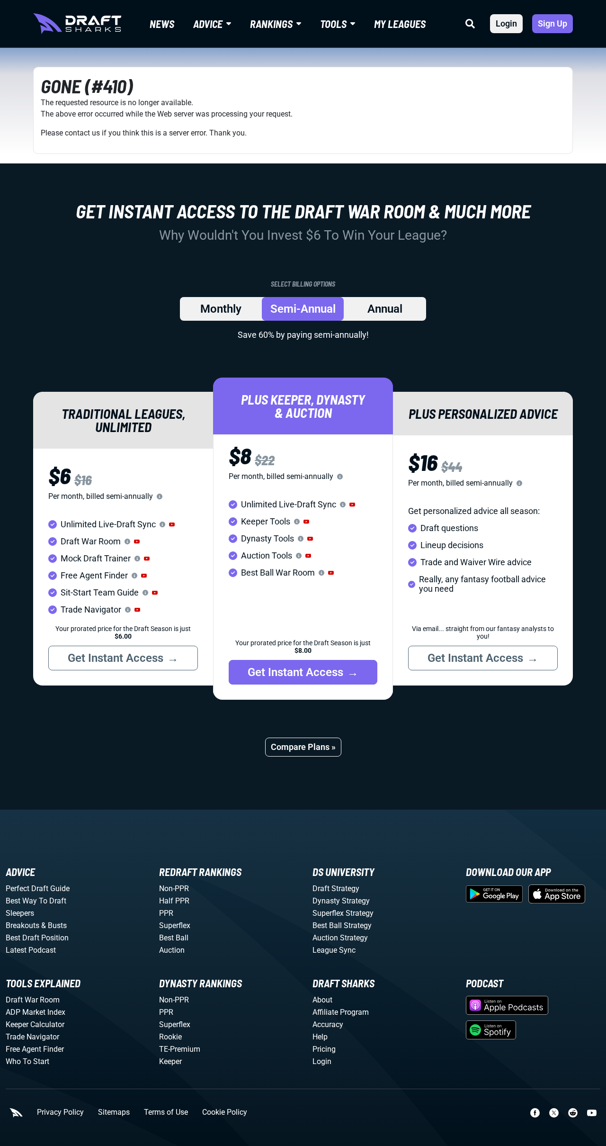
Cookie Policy (224, 1112)
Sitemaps (114, 1112)
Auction (172, 950)
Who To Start (27, 1061)
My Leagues (400, 23)
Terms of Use (166, 1112)
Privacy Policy (60, 1112)
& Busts (54, 925)
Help (320, 1036)
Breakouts (22, 925)
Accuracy (327, 1024)
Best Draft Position (37, 937)
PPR (166, 913)
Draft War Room (33, 999)
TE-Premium (179, 1049)
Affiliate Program (340, 1012)
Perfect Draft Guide (38, 888)
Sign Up (552, 23)
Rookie (170, 1036)
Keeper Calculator (35, 1024)
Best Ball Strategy (342, 925)
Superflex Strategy (343, 913)
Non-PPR (174, 888)
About (322, 999)
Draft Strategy (335, 888)
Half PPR (174, 900)
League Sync (334, 950)
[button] (172, 524)
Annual (384, 309)
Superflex (174, 925)
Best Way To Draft (36, 900)
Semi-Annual (303, 309)
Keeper (170, 1061)
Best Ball (173, 937)
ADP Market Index (35, 1012)
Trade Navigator (32, 1036)
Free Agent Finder (35, 1049)
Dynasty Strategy (341, 900)
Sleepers (20, 913)
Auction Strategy (340, 937)
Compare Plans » (303, 747)
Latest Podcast (31, 950)
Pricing (324, 1049)
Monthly (220, 309)
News (162, 23)
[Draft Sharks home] (77, 23)
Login (506, 23)
